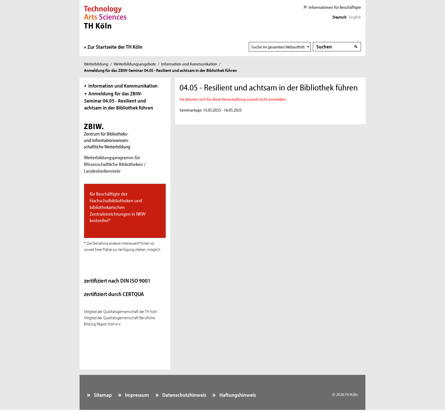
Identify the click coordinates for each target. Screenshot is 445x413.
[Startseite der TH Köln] (105, 16)
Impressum (136, 394)
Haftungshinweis (237, 394)
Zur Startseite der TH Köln (114, 46)
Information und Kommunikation (189, 63)
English (355, 17)
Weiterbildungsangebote (135, 63)
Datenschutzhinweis (183, 394)
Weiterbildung (96, 63)
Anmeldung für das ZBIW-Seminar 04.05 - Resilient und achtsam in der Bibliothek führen (118, 100)
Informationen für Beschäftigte (335, 7)
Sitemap (102, 394)
